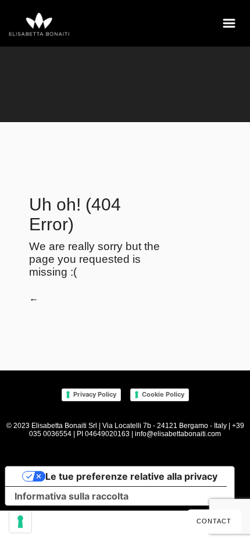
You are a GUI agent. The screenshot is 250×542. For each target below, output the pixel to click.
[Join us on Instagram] (190, 463)
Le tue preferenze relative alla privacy (131, 476)
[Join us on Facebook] (174, 463)
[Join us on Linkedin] (203, 463)
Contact (214, 521)
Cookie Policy (163, 394)
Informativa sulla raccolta (71, 496)
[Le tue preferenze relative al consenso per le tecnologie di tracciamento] (20, 522)
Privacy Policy (94, 394)
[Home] (40, 25)
